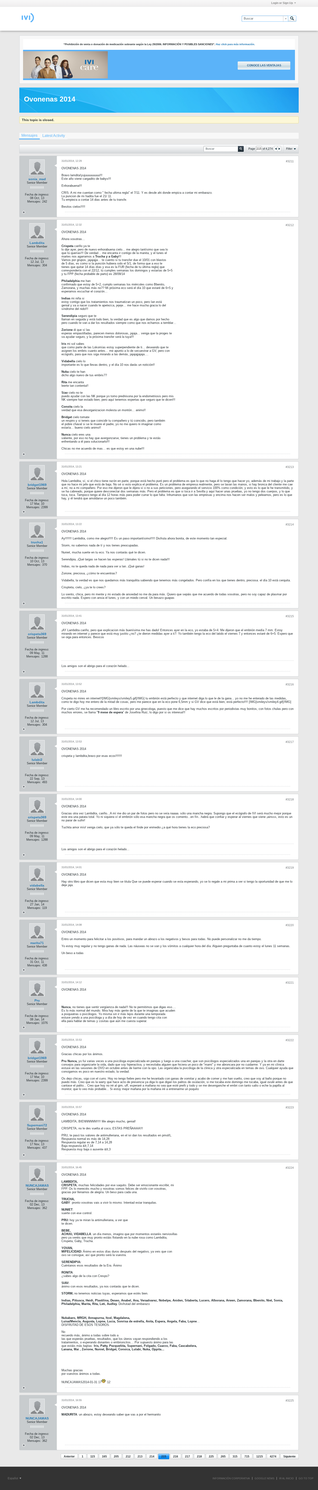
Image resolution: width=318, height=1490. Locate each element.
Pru (37, 1000)
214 (151, 1456)
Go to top (306, 1478)
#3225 (290, 1400)
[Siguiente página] (279, 148)
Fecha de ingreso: (37, 194)
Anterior (69, 1456)
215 (163, 1456)
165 (104, 1456)
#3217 (290, 742)
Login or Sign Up (282, 3)
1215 (259, 1456)
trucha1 (37, 542)
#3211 (290, 161)
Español (13, 1478)
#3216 (290, 684)
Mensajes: (34, 201)
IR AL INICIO (286, 1478)
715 (246, 1456)
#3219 (290, 867)
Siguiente (289, 1456)
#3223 (290, 1107)
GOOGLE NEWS (264, 1478)
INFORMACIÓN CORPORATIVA (231, 1478)
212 (128, 1456)
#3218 (290, 799)
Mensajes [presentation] (29, 135)
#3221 (290, 982)
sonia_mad (37, 179)
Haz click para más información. (235, 44)
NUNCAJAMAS (37, 1185)
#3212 (290, 225)
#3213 (290, 467)
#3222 (290, 1040)
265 (223, 1456)
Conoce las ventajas (264, 65)
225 (211, 1456)
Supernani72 (37, 1125)
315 (235, 1456)
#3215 (290, 616)
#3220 (290, 925)
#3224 (290, 1167)
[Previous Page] (275, 148)
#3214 (290, 524)
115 (92, 1456)
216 (175, 1456)
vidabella (37, 885)
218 (199, 1456)
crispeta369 (37, 634)
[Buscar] (292, 19)
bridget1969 (37, 485)
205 (116, 1456)
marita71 (37, 943)
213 (140, 1456)
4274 (273, 1456)
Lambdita (37, 243)
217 (187, 1456)
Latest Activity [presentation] (53, 136)
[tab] (29, 135)
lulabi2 (37, 760)
